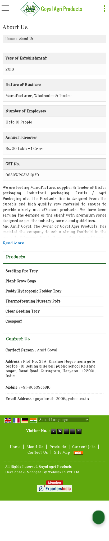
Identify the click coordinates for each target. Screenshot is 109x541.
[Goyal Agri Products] (51, 9)
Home (10, 39)
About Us (34, 447)
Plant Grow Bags (21, 281)
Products (15, 257)
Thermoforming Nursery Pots (33, 301)
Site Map (62, 453)
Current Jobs (84, 447)
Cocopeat (14, 321)
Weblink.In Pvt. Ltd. (64, 472)
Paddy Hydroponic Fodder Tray (33, 291)
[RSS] (78, 453)
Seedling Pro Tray (22, 271)
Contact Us (38, 453)
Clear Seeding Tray (23, 311)
